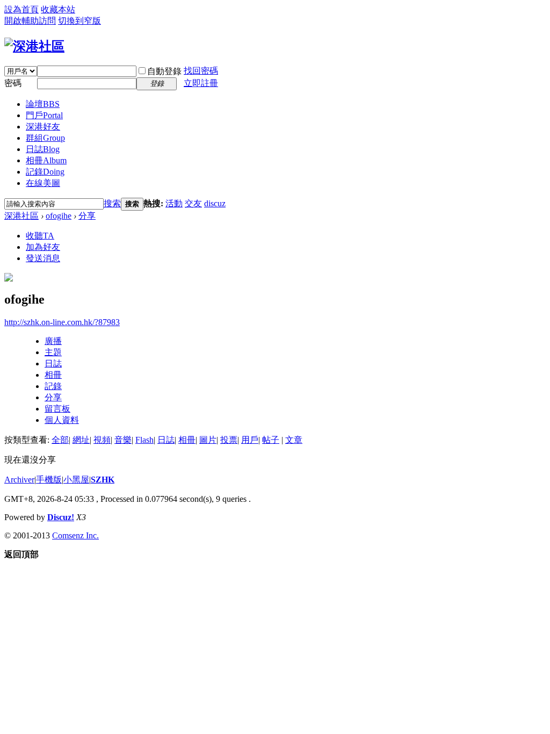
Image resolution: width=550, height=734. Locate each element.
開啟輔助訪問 (30, 20)
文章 (293, 439)
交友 (193, 203)
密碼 (12, 83)
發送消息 (43, 258)
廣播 (53, 341)
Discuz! (60, 517)
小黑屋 (76, 479)
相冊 (46, 160)
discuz (215, 203)
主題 (53, 352)
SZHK (102, 479)
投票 (228, 439)
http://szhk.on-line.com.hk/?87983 (62, 322)
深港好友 (43, 126)
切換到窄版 (79, 20)
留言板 (57, 408)
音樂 (123, 439)
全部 (60, 439)
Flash (144, 439)
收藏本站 (58, 9)
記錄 (45, 171)
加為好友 (43, 246)
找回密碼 (201, 70)
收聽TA (40, 235)
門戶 (44, 115)
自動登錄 (164, 71)
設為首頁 (21, 9)
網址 (81, 439)
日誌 (43, 149)
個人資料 (62, 419)
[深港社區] (34, 46)
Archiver (19, 479)
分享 (87, 215)
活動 (174, 203)
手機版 (49, 479)
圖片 (207, 439)
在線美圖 (43, 183)
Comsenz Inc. (75, 535)
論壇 (43, 104)
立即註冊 (201, 83)
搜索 (112, 203)
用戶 (249, 439)
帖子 (270, 439)
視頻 (102, 439)
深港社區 (21, 215)
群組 (45, 137)
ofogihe (58, 215)
